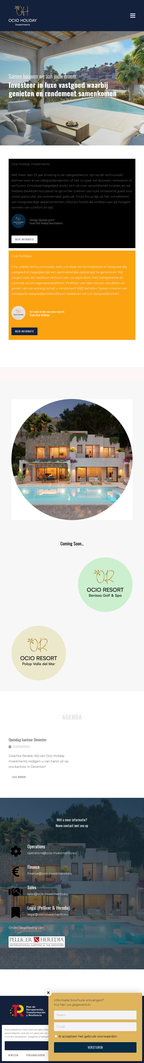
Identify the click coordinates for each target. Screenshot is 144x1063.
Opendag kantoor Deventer (28, 739)
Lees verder (19, 777)
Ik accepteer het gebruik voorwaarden (87, 1036)
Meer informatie (24, 239)
